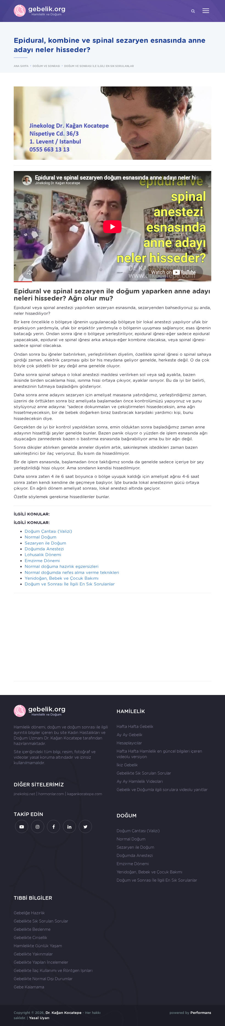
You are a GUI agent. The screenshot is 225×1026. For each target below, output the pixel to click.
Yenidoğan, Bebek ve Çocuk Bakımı (62, 578)
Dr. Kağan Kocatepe (63, 738)
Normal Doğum (40, 537)
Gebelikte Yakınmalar (33, 954)
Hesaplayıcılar (129, 743)
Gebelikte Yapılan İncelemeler (41, 962)
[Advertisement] (112, 637)
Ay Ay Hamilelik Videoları (140, 781)
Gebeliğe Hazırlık (29, 913)
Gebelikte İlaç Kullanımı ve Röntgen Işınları (53, 970)
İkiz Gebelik (127, 765)
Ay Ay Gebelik (129, 735)
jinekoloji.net (24, 794)
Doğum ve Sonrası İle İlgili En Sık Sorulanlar (70, 584)
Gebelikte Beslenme (32, 929)
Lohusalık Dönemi (43, 554)
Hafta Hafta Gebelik (135, 726)
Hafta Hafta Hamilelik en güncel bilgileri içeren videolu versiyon (159, 754)
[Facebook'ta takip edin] (53, 826)
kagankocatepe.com (84, 794)
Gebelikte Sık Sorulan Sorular (144, 773)
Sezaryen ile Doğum (45, 543)
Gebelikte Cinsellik (30, 937)
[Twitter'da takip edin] (85, 826)
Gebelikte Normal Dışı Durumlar (43, 979)
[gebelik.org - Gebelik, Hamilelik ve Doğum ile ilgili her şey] (40, 11)
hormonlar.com (51, 794)
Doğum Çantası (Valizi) (48, 531)
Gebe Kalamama (29, 987)
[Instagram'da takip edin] (37, 826)
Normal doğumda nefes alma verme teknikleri (72, 572)
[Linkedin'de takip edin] (69, 826)
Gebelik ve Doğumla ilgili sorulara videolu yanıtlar (162, 789)
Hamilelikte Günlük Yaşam (38, 946)
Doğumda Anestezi (44, 548)
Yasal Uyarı (39, 1018)
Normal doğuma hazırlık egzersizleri (62, 566)
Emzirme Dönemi (42, 560)
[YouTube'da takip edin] (21, 826)
